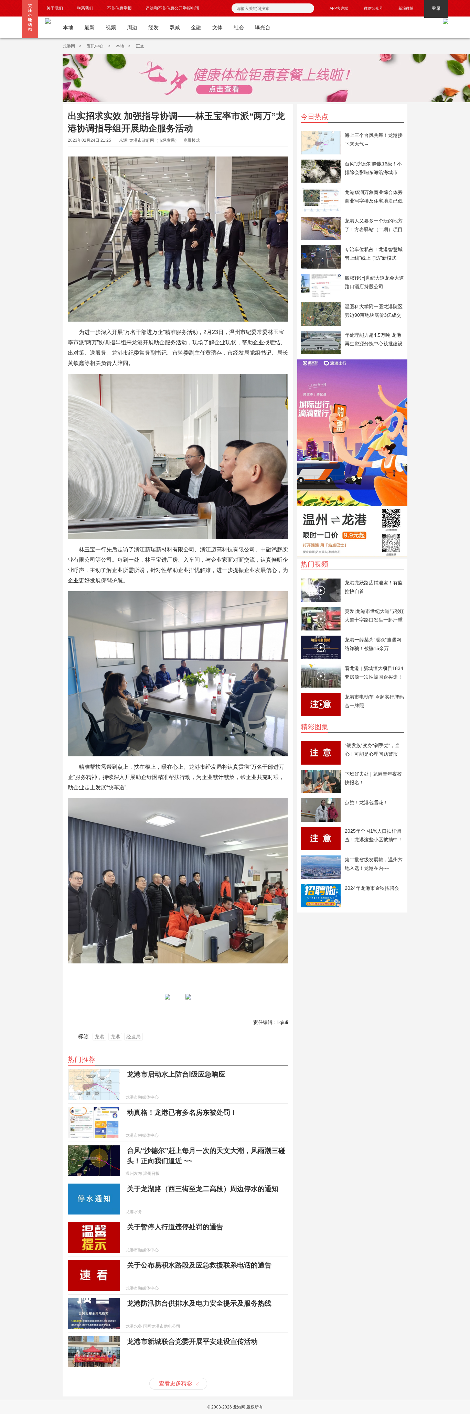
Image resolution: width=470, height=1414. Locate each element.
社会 (239, 27)
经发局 (133, 1036)
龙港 (99, 1036)
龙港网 (69, 46)
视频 (111, 27)
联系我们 (85, 8)
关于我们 (54, 8)
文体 (217, 27)
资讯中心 (95, 46)
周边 (132, 27)
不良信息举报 (119, 8)
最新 (89, 27)
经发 (153, 27)
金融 (196, 27)
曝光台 (262, 27)
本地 (68, 27)
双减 (175, 27)
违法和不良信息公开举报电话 (172, 8)
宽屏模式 (191, 140)
